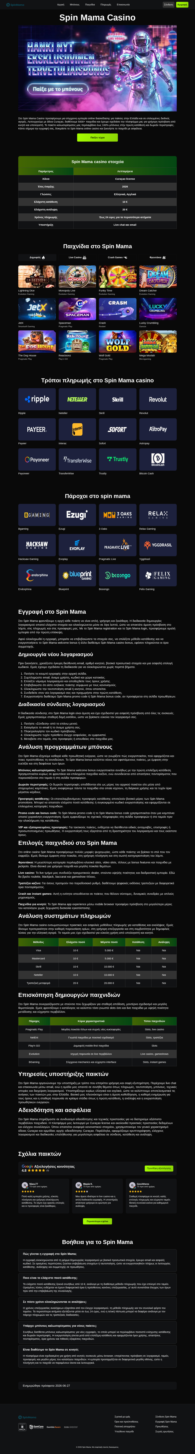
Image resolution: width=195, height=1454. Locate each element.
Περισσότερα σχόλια (97, 1221)
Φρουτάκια (155, 257)
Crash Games (115, 257)
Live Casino (75, 257)
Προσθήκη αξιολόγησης (159, 1168)
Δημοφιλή (35, 257)
